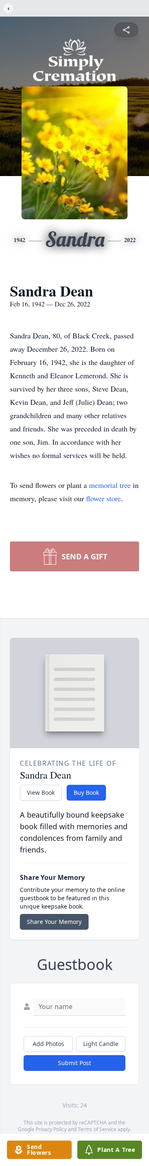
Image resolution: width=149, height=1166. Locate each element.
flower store (103, 498)
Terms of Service (97, 1129)
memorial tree (110, 485)
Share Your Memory (54, 922)
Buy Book (86, 792)
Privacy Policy (51, 1129)
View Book (41, 792)
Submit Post (74, 1063)
